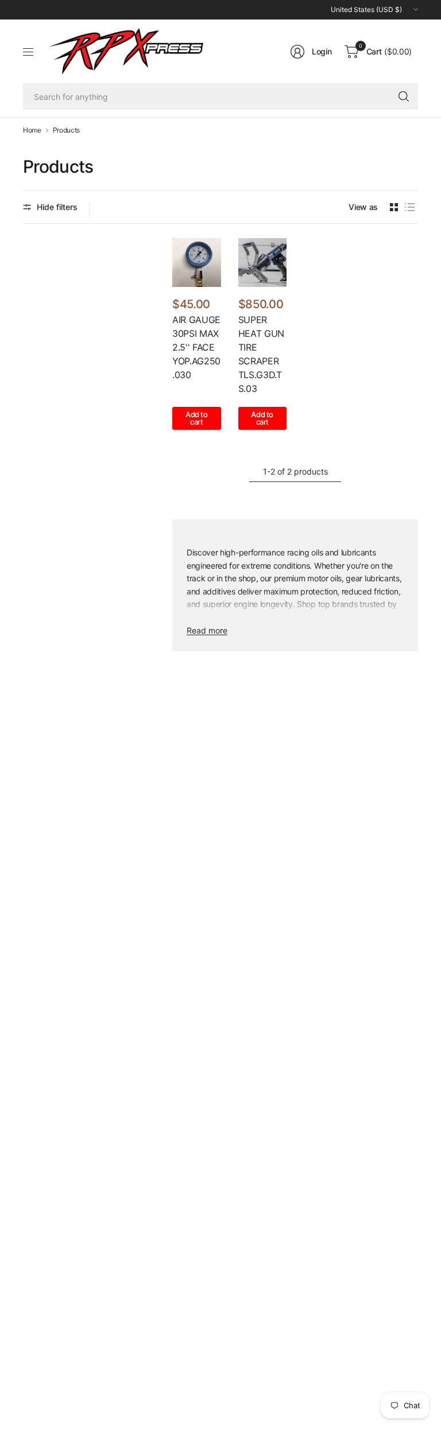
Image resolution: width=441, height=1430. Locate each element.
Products (66, 130)
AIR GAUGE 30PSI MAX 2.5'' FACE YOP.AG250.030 (196, 347)
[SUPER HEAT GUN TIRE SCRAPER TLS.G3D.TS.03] (262, 262)
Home (32, 130)
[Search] (403, 96)
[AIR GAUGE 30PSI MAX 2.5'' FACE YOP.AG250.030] (196, 262)
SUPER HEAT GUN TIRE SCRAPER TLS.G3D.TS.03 (261, 354)
